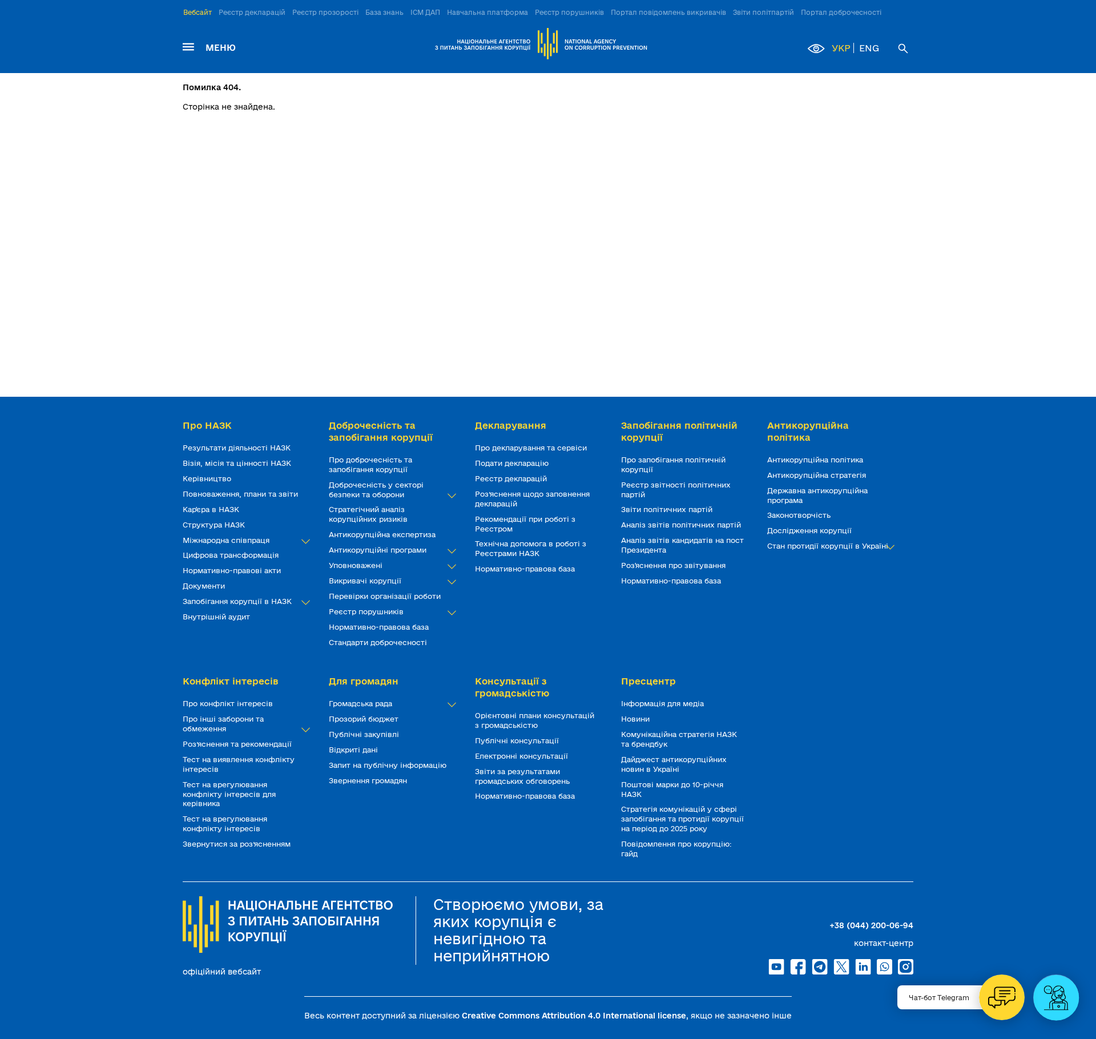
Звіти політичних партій (668, 509)
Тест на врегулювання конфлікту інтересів (225, 823)
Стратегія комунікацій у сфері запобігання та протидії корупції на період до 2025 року (682, 818)
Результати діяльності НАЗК (238, 448)
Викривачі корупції (366, 581)
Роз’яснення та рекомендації (238, 744)
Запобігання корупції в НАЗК (238, 601)
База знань (384, 12)
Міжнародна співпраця (227, 540)
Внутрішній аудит (217, 617)
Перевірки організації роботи (386, 596)
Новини (636, 719)
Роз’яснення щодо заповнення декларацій (532, 499)
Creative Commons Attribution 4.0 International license (574, 1015)
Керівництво (208, 478)
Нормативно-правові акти (233, 570)
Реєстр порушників (569, 12)
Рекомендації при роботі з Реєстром (525, 524)
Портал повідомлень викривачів (668, 12)
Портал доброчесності (841, 12)
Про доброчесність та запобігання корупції (370, 464)
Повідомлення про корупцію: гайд (676, 848)
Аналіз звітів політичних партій (682, 525)
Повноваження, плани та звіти (241, 494)
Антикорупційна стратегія (817, 475)
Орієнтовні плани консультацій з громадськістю (534, 720)
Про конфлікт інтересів (229, 703)
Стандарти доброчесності (379, 642)
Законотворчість (800, 515)
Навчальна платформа (487, 12)
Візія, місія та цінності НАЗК (238, 463)
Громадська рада (361, 703)
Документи (205, 586)
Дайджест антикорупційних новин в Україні (674, 764)
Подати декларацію (513, 463)
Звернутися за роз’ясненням (238, 844)
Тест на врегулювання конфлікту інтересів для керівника (229, 794)
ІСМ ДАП (425, 12)
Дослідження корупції (810, 530)
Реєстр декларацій (252, 12)
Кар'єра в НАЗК (212, 509)
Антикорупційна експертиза (383, 534)
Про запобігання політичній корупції (673, 464)
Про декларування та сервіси (532, 448)
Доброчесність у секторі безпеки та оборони (376, 489)
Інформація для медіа (663, 703)
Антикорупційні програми (379, 550)
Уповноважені (357, 565)
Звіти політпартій (763, 12)
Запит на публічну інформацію (389, 765)
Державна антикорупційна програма (817, 495)
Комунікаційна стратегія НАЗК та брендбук (679, 739)
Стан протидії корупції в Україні (828, 546)
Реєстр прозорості (325, 12)
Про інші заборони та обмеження (223, 723)
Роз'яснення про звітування (674, 565)
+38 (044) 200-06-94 (871, 925)
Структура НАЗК (215, 525)
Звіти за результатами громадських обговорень (523, 776)
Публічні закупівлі (365, 734)
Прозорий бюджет (365, 719)
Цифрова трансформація (232, 555)
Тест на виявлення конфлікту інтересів (239, 764)
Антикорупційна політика (816, 460)
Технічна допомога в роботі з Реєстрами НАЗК (530, 548)
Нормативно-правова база (380, 627)
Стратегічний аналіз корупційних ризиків (369, 514)
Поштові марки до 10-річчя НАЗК (672, 789)
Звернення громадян (369, 780)
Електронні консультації (522, 756)
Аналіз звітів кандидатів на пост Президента (682, 545)
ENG (869, 48)
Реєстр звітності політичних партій (676, 489)
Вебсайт (197, 12)
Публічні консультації (518, 740)
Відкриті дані (354, 750)
